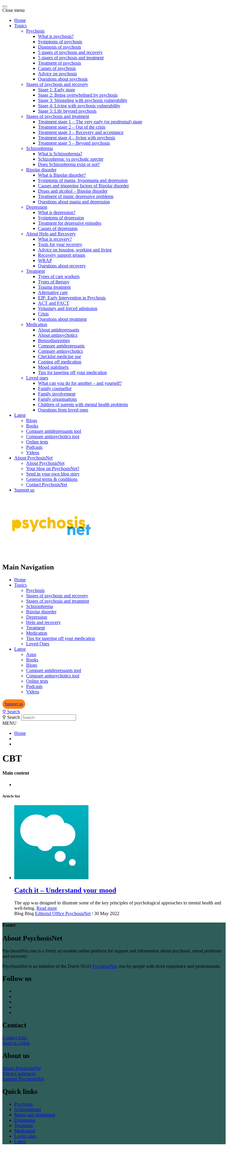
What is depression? (56, 212)
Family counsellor (55, 388)
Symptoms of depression (61, 217)
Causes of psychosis (57, 68)
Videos (32, 452)
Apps (31, 654)
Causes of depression (57, 228)
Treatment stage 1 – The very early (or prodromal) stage (90, 121)
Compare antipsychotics (60, 351)
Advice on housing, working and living (75, 249)
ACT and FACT (53, 303)
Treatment (35, 271)
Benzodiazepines (54, 340)
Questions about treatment (62, 319)
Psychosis (35, 30)
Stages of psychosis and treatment (57, 116)
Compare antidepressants (61, 345)
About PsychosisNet (33, 457)
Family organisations (57, 399)
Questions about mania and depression (74, 201)
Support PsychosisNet (23, 1078)
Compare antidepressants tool (53, 431)
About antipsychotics (57, 335)
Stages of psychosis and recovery (57, 84)
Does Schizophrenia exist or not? (69, 164)
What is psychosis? (56, 36)
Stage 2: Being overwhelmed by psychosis (78, 95)
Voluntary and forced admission (67, 308)
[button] (13, 704)
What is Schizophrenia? (60, 153)
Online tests (37, 441)
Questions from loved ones (63, 409)
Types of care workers (59, 276)
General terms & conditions (51, 479)
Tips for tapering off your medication (72, 372)
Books (32, 425)
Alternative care (53, 292)
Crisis (43, 313)
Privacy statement (18, 1073)
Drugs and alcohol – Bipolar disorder (72, 191)
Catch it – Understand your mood (65, 890)
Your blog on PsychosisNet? (52, 468)
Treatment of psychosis (59, 63)
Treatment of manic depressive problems (75, 196)
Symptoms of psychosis (60, 41)
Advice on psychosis (57, 73)
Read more (47, 908)
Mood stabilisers (53, 367)
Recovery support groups (61, 255)
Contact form (14, 1037)
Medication (36, 324)
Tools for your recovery (60, 244)
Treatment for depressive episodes (69, 223)
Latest (20, 415)
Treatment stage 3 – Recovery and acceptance (81, 132)
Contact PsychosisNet (46, 484)
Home (20, 20)
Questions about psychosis (63, 79)
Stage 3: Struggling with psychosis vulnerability (82, 100)
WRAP (45, 260)
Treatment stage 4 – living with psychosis (76, 137)
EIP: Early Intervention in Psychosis (72, 297)
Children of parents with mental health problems (83, 404)
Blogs (31, 420)
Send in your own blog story (53, 473)
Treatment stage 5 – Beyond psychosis (74, 143)
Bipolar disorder (41, 169)
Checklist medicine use (59, 356)
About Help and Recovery (51, 233)
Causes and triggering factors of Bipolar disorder (83, 185)
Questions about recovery (62, 265)
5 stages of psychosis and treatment (71, 57)
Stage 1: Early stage (56, 89)
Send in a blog (15, 1043)
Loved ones (37, 377)
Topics (20, 25)
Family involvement (56, 393)
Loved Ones (37, 643)
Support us (24, 489)
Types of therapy (53, 281)
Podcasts (34, 447)
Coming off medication (59, 361)
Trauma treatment (54, 287)
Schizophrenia (39, 148)
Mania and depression (34, 1114)
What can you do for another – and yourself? (80, 383)
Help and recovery (43, 622)
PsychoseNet (104, 966)
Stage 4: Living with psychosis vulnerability (79, 105)
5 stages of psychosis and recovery (70, 52)
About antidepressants (58, 329)
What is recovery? (55, 239)
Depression (36, 207)
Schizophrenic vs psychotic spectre (70, 159)
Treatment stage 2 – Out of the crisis (71, 127)
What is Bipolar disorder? (62, 175)
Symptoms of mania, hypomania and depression (83, 180)
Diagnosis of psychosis (59, 47)
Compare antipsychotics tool (52, 436)
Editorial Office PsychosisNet (63, 913)
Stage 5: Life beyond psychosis (67, 111)
